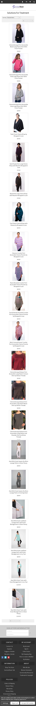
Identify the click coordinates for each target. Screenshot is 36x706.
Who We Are (26, 667)
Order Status (26, 651)
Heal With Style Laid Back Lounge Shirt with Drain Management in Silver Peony (18, 522)
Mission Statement (26, 670)
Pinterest (9, 657)
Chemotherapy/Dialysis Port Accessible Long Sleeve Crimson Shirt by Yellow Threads (18, 373)
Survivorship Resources (26, 673)
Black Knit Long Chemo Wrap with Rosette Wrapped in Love (19, 194)
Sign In (26, 649)
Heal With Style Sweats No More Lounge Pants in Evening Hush (18, 492)
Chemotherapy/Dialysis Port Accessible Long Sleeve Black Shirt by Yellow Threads (18, 403)
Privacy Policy (9, 691)
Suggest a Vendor (9, 651)
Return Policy (9, 686)
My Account (26, 646)
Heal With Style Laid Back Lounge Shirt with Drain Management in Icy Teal (18, 552)
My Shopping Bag (26, 654)
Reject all (15, 703)
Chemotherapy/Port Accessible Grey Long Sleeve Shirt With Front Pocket (18, 106)
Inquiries (9, 649)
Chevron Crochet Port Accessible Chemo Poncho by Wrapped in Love (18, 255)
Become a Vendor (10, 654)
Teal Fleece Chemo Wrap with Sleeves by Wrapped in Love (18, 224)
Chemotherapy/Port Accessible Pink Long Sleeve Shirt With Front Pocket (18, 76)
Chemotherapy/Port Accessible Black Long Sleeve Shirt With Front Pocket (18, 46)
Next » (32, 21)
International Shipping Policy (9, 695)
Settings (5, 703)
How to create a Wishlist (26, 657)
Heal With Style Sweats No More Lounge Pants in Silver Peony (18, 462)
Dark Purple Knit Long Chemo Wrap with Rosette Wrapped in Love (18, 165)
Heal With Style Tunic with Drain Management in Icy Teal (18, 581)
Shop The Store (9, 667)
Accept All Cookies (28, 703)
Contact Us (9, 646)
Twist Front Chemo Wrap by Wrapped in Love (18, 135)
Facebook (2, 657)
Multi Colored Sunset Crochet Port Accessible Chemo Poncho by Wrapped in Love (18, 344)
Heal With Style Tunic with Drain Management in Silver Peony (18, 611)
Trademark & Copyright (26, 675)
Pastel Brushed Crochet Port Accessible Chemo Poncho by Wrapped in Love (18, 284)
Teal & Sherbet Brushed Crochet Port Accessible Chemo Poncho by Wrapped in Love (18, 314)
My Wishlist (26, 659)
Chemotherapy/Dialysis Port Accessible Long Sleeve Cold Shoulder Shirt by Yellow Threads (18, 434)
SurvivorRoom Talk (9, 670)
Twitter (5, 657)
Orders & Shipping (9, 683)
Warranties (9, 688)
